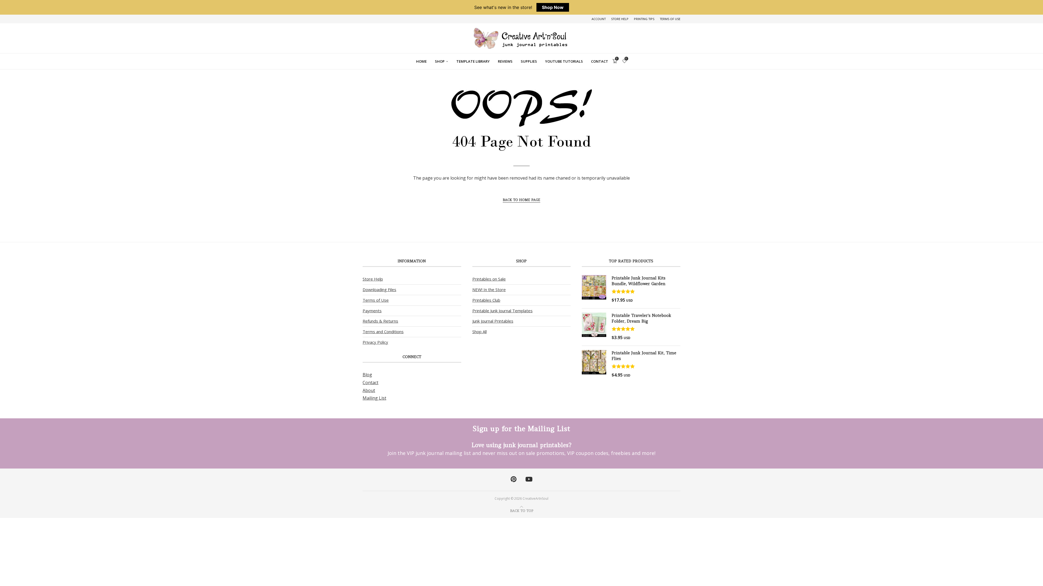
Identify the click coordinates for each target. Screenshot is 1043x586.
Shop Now (553, 7)
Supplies (529, 61)
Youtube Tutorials (564, 61)
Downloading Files (379, 289)
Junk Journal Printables (492, 321)
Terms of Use (670, 19)
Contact (599, 61)
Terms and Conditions (383, 331)
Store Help (620, 19)
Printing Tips (644, 19)
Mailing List (374, 398)
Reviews (505, 61)
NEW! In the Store (489, 289)
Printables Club (486, 300)
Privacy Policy (375, 342)
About (369, 390)
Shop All (479, 331)
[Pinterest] (513, 479)
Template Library (473, 61)
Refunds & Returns (380, 321)
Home (421, 61)
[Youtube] (529, 479)
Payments (372, 310)
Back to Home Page (521, 200)
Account (599, 19)
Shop (440, 61)
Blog (367, 375)
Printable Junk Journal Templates (502, 310)
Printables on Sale (489, 279)
